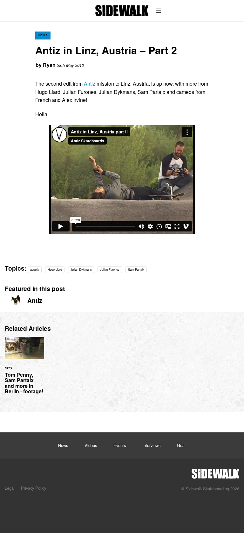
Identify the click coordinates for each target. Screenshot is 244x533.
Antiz (89, 83)
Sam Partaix (136, 269)
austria (34, 269)
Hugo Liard (55, 269)
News (43, 35)
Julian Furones (109, 269)
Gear (181, 445)
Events (119, 445)
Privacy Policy (33, 488)
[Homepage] (215, 471)
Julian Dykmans (81, 269)
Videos (91, 445)
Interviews (151, 445)
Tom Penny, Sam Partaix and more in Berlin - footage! (24, 369)
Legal (10, 488)
